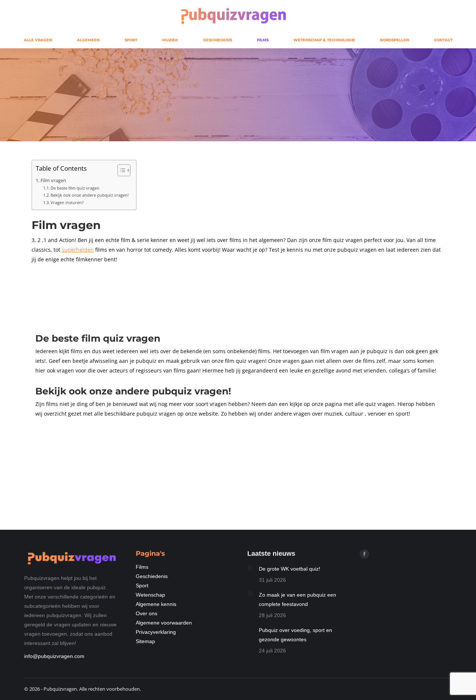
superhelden (78, 249)
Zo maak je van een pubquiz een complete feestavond (297, 599)
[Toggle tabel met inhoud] (120, 170)
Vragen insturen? (67, 202)
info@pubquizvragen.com (54, 656)
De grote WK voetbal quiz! (289, 569)
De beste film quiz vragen (75, 188)
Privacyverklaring (156, 632)
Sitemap (145, 641)
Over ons (146, 613)
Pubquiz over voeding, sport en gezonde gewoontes (295, 634)
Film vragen (53, 180)
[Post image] (250, 567)
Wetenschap (150, 595)
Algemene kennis (156, 604)
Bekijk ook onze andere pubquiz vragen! (90, 195)
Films (142, 567)
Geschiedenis (152, 576)
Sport (142, 585)
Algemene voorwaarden (164, 623)
